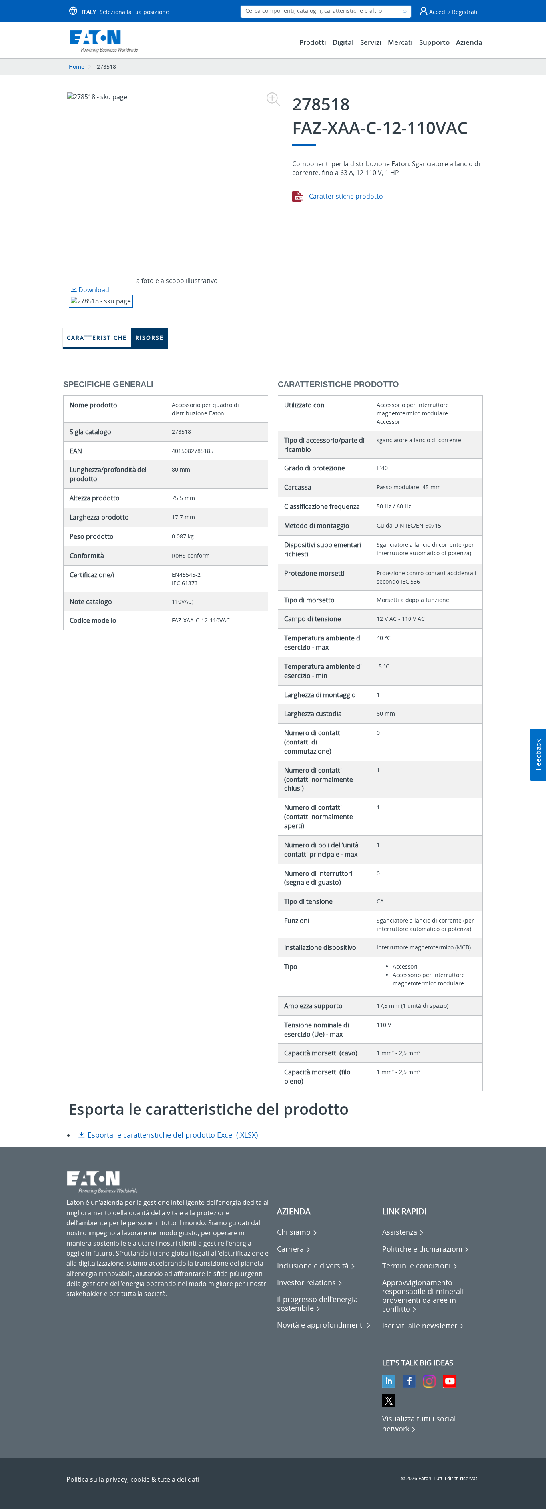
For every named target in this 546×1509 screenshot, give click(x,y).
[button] (538, 755)
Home (76, 66)
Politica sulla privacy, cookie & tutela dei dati (132, 1479)
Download (93, 289)
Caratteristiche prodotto (345, 196)
